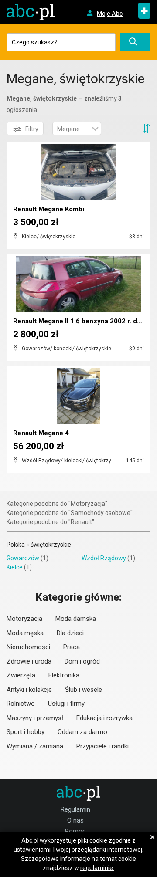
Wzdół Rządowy (104, 558)
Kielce (15, 567)
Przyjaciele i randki (102, 746)
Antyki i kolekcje (29, 690)
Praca (71, 647)
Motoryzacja (24, 619)
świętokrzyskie (51, 544)
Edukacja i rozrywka (104, 718)
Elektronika (63, 675)
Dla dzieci (70, 633)
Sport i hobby (25, 732)
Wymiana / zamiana (35, 746)
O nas (75, 820)
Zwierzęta (21, 675)
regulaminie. (97, 867)
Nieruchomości (28, 647)
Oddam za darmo (82, 732)
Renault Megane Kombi (48, 209)
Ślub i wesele (83, 690)
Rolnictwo (21, 704)
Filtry (31, 128)
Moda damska (75, 619)
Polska (16, 544)
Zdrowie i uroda (29, 661)
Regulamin (75, 809)
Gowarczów (23, 558)
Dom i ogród (82, 661)
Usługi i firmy (66, 704)
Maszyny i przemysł (35, 718)
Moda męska (25, 633)
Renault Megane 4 (41, 433)
